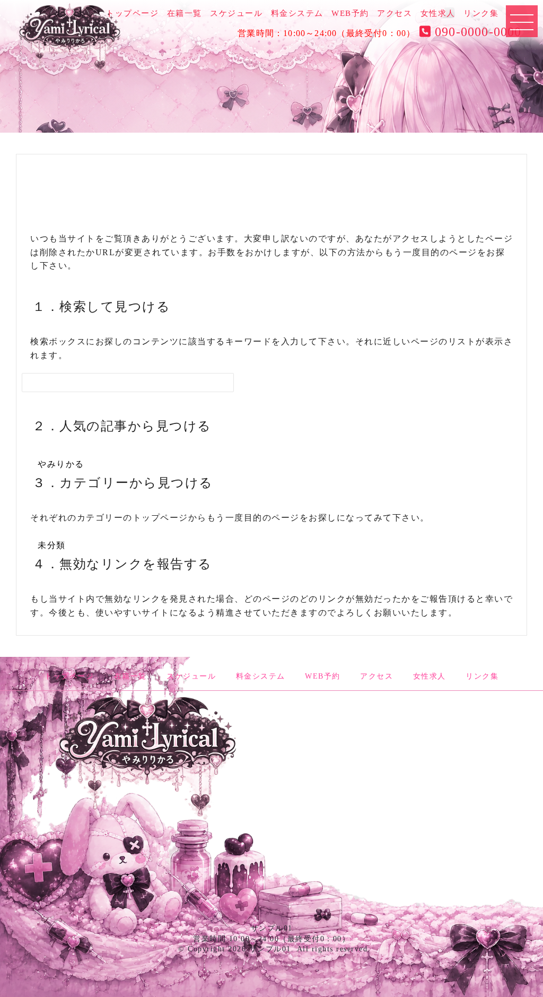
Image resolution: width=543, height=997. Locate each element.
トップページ (132, 13)
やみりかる (61, 464)
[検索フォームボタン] (171, 389)
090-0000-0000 (476, 32)
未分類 (52, 545)
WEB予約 (350, 13)
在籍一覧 (184, 13)
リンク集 (480, 13)
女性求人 (438, 13)
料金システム (297, 13)
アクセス (394, 13)
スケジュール (236, 13)
